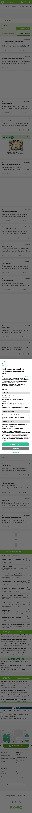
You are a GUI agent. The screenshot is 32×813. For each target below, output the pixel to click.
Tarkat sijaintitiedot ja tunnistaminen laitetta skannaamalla (14, 396)
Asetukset (15, 449)
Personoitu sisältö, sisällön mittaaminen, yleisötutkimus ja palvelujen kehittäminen (13, 404)
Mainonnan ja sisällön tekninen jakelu (12, 428)
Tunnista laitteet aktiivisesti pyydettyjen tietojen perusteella (13, 417)
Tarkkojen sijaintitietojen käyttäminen (12, 414)
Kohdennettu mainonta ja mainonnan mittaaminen (12, 400)
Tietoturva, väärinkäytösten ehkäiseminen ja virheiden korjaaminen (14, 425)
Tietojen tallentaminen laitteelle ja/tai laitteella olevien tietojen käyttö (15, 407)
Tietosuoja (16, 452)
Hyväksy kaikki (15, 444)
